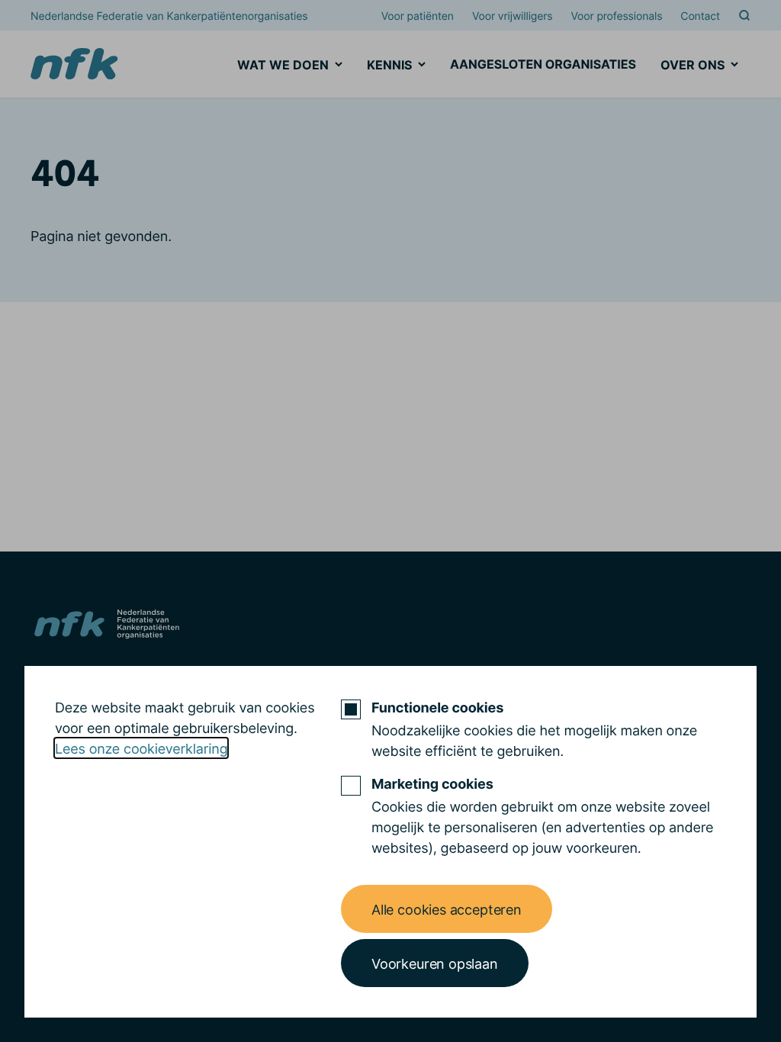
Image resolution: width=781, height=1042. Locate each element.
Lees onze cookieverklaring (141, 747)
